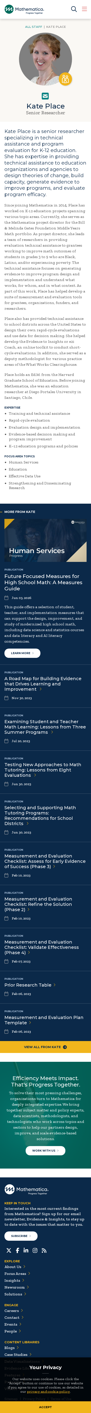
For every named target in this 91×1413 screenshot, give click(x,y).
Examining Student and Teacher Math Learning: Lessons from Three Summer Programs (45, 727)
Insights (12, 1280)
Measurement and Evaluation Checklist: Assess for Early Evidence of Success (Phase (45, 861)
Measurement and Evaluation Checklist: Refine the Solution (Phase (38, 904)
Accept (45, 1407)
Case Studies (15, 1354)
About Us (12, 1266)
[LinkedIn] (26, 1250)
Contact (11, 1317)
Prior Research (27, 985)
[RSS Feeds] (44, 1250)
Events (10, 1324)
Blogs (9, 1347)
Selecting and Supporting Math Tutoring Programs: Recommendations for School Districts (40, 815)
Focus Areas (15, 1273)
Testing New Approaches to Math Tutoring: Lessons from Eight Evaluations (42, 770)
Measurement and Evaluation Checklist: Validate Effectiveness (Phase (41, 947)
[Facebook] (17, 1250)
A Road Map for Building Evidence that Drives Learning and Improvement (43, 684)
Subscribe (19, 1236)
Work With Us (43, 1150)
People (10, 1331)
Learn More (20, 653)
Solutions (13, 1294)
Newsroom (14, 1287)
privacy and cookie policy (48, 1391)
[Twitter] (8, 1250)
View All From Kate (42, 1047)
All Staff (33, 26)
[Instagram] (35, 1250)
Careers (11, 1310)
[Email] (45, 96)
